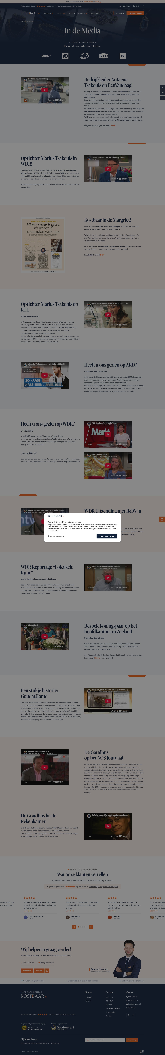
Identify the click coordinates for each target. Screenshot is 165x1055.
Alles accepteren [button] (107, 536)
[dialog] (82, 527)
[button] (56, 536)
